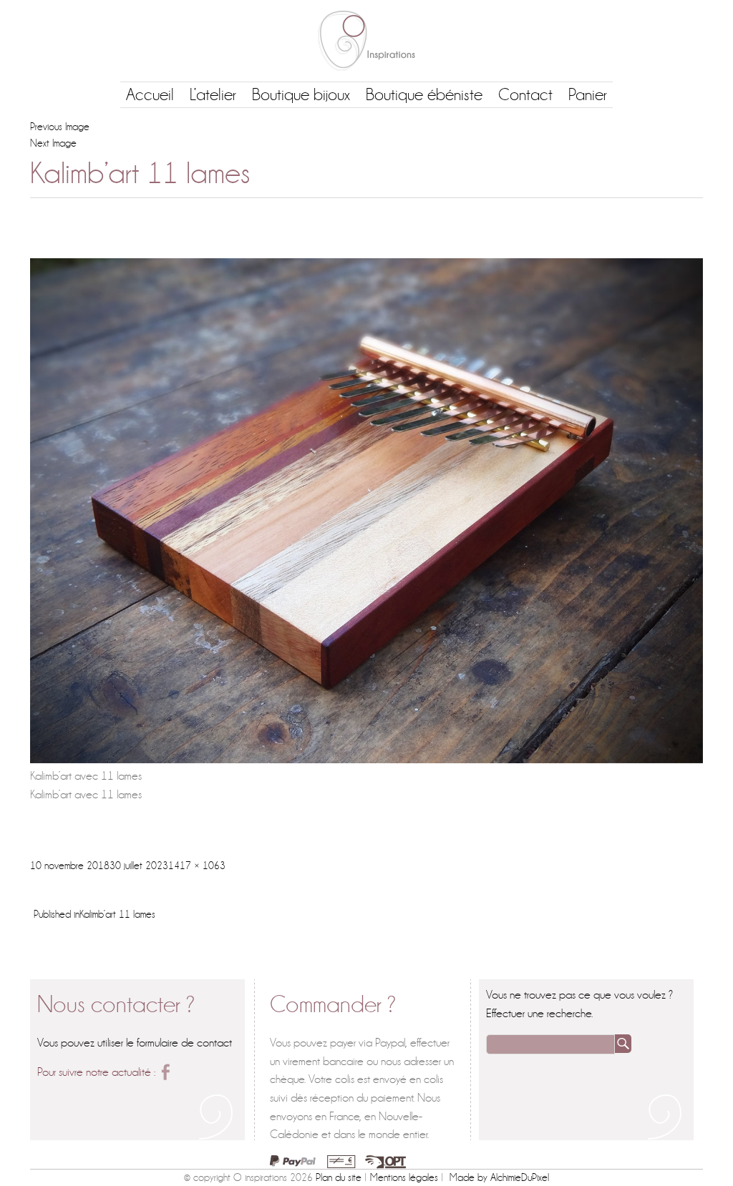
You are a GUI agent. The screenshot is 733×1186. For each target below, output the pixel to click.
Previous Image (59, 126)
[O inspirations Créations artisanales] (366, 41)
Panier (587, 95)
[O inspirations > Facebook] (165, 1072)
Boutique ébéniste (424, 95)
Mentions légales (404, 1177)
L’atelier (213, 95)
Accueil (150, 95)
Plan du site (338, 1177)
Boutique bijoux (301, 95)
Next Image (53, 143)
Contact (525, 95)
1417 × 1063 (196, 865)
